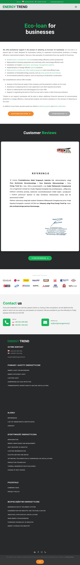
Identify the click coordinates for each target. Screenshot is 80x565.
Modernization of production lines (18, 60)
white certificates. (60, 106)
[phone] (45, 552)
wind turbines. (56, 73)
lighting (33, 67)
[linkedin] (35, 552)
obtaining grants (44, 106)
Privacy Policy (70, 557)
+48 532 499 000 (29, 2)
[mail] (42, 552)
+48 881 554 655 (41, 2)
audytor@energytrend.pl (56, 2)
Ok (40, 562)
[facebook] (38, 552)
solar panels (45, 73)
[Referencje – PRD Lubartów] (40, 142)
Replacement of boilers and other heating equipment (25, 70)
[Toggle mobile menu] (76, 7)
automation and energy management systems (38, 65)
